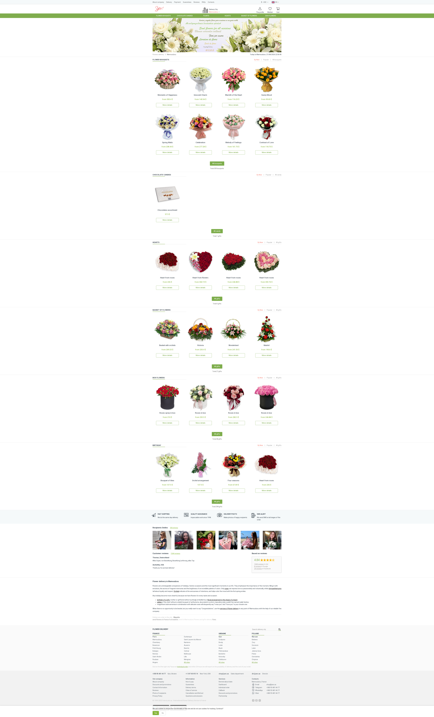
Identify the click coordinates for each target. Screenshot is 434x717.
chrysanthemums (275, 588)
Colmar (186, 651)
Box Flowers (270, 16)
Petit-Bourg (157, 648)
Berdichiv (222, 654)
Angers (155, 662)
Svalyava (222, 639)
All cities (187, 662)
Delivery (169, 2)
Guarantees (187, 2)
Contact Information (160, 687)
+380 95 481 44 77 (159, 674)
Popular (266, 60)
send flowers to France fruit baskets (165, 619)
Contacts (211, 2)
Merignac (187, 659)
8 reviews (257, 566)
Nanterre (187, 642)
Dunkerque (188, 637)
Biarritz (186, 648)
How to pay (190, 682)
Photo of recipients (159, 693)
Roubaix (155, 659)
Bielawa (254, 639)
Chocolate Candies (185, 16)
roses (227, 588)
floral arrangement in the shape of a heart (222, 600)
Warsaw (255, 637)
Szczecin (255, 645)
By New (256, 60)
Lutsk (221, 645)
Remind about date (225, 682)
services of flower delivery (229, 608)
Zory (253, 642)
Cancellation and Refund (194, 693)
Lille (185, 657)
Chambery (156, 642)
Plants (206, 16)
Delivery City (213, 10)
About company (158, 2)
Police (254, 654)
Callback (222, 690)
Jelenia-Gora (256, 651)
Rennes (155, 654)
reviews (259, 564)
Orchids (176, 591)
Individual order (182, 667)
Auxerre (187, 645)
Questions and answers (194, 696)
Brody (221, 642)
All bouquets (276, 60)
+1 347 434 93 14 (192, 674)
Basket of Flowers (249, 16)
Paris (214, 619)
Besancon (156, 645)
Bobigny (155, 651)
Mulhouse (187, 654)
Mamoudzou (157, 639)
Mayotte (176, 617)
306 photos (174, 528)
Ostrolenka (256, 657)
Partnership (223, 696)
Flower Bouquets (163, 16)
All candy (278, 175)
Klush (221, 648)
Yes (155, 713)
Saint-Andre (157, 657)
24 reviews (258, 569)
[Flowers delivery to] (159, 9)
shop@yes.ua (224, 674)
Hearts (228, 16)
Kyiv (220, 637)
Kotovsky (222, 657)
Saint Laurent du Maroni (192, 639)
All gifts (278, 242)
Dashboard (222, 684)
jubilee (159, 602)
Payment (177, 2)
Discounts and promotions (162, 684)
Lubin (254, 648)
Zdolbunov (222, 659)
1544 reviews (175, 553)
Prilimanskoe (223, 651)
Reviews (197, 2)
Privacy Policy (157, 696)
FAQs (204, 2)
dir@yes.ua (256, 674)
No (163, 713)
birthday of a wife (163, 600)
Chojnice (255, 659)
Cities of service (191, 690)
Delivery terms (191, 687)
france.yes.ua (167, 700)
